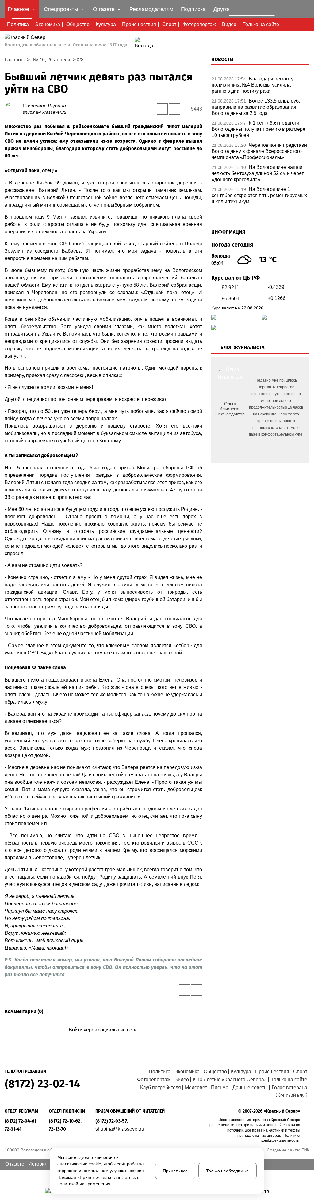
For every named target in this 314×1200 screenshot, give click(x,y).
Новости (222, 59)
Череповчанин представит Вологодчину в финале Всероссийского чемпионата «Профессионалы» (260, 151)
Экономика (47, 24)
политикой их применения (83, 1183)
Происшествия (139, 24)
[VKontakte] (102, 1038)
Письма (219, 1087)
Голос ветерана (289, 1087)
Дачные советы (250, 1087)
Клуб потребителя (160, 1087)
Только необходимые (227, 1170)
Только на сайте (261, 24)
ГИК (305, 1150)
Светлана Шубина (44, 105)
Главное (14, 59)
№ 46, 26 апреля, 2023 (58, 59)
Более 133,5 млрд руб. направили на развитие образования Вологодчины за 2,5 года (256, 107)
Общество (78, 24)
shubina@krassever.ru (44, 112)
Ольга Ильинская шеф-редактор (230, 409)
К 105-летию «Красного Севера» (230, 1079)
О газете (14, 1164)
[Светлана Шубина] (14, 108)
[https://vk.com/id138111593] (229, 424)
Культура (106, 24)
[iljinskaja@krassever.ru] (223, 424)
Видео (229, 24)
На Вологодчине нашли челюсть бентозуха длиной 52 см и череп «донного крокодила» (258, 173)
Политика (18, 24)
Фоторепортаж (199, 24)
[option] (260, 87)
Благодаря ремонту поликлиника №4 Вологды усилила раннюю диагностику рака (252, 85)
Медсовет (196, 1087)
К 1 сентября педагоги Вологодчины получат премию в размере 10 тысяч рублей (258, 129)
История (38, 1164)
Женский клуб (291, 1095)
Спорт (169, 24)
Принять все (175, 1170)
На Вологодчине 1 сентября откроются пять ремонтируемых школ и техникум (259, 195)
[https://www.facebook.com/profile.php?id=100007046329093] (235, 424)
